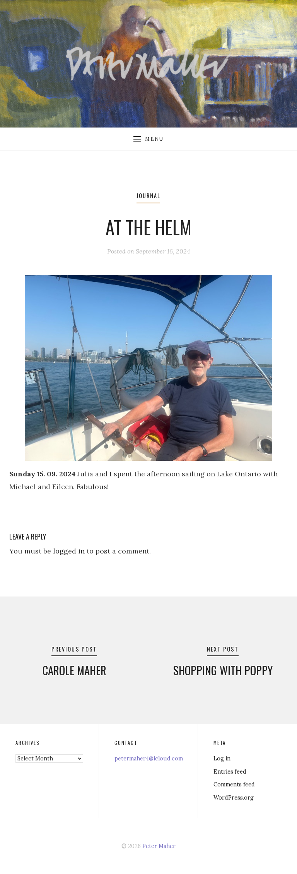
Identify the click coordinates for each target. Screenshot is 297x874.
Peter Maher (159, 846)
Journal (148, 195)
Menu (154, 139)
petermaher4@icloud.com (148, 758)
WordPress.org (233, 797)
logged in (69, 550)
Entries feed (229, 771)
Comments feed (234, 784)
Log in (221, 758)
